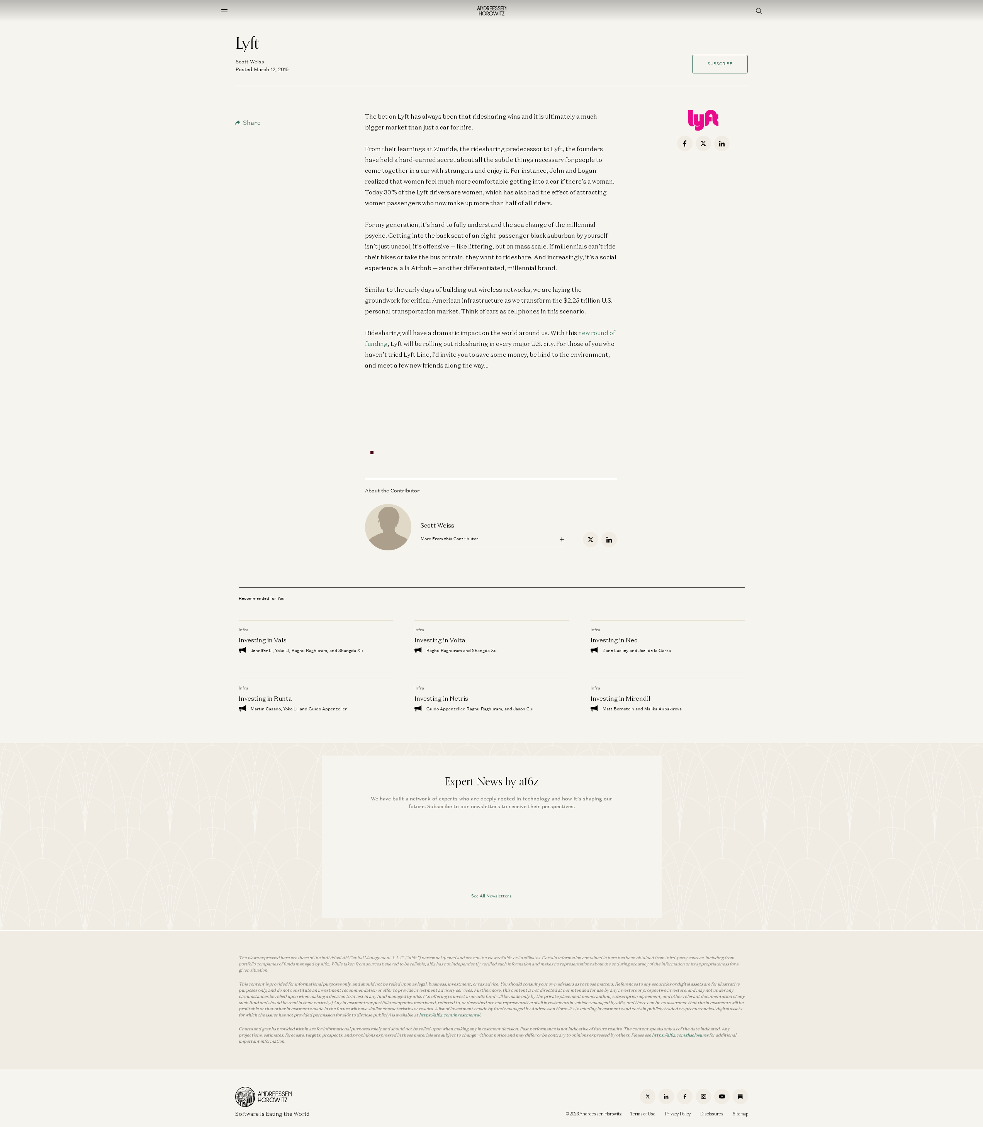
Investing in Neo (613, 640)
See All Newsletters (491, 896)
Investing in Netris (441, 698)
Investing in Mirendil (620, 698)
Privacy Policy (678, 1114)
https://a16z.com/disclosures (680, 1035)
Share (252, 123)
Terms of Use (642, 1114)
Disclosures (711, 1114)
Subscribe (720, 63)
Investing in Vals (263, 640)
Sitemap (740, 1114)
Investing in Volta (439, 640)
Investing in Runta (265, 698)
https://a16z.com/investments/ (449, 1015)
